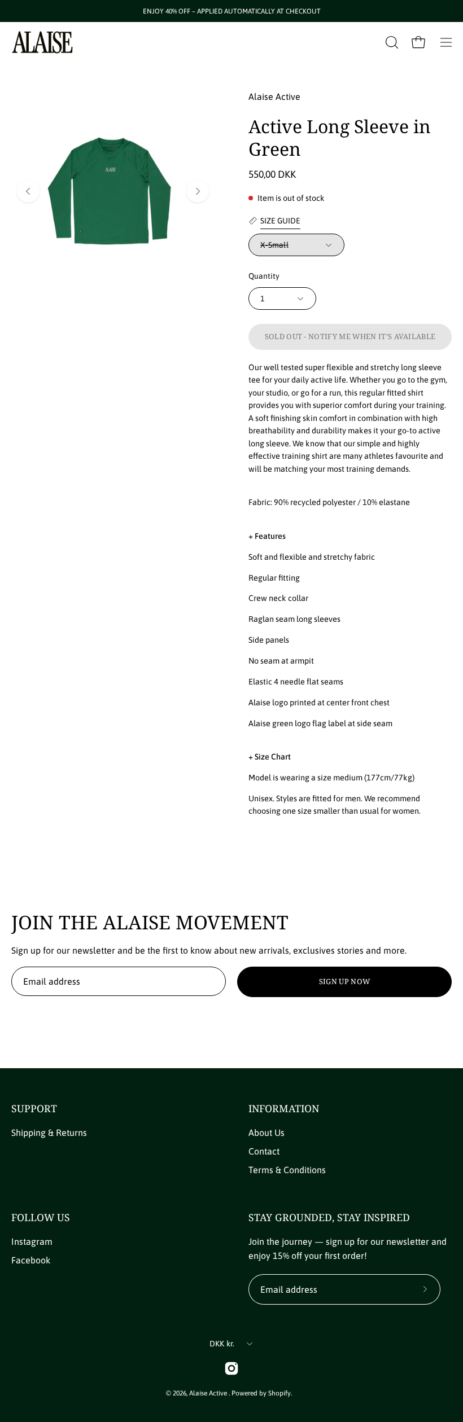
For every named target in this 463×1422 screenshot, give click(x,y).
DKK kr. (222, 1343)
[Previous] (28, 191)
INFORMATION (283, 1108)
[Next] (197, 191)
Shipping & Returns (49, 1132)
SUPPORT (34, 1108)
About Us (266, 1132)
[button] (391, 42)
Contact (263, 1151)
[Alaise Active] (42, 42)
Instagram (32, 1241)
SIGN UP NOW (344, 981)
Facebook (30, 1260)
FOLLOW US (40, 1217)
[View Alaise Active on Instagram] (231, 1368)
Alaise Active (209, 1393)
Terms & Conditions (287, 1170)
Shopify (279, 1393)
